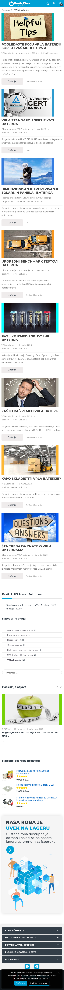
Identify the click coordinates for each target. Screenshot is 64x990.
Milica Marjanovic (49, 53)
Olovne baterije (8, 129)
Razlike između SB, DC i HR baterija (25, 338)
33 (29, 222)
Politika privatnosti (39, 983)
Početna (6, 10)
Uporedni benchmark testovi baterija (29, 263)
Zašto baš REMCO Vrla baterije (30, 411)
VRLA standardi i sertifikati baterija (27, 122)
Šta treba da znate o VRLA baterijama (26, 548)
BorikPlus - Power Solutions (14, 132)
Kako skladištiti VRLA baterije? (31, 478)
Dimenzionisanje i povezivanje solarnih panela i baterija (30, 191)
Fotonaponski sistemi (11, 198)
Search (47, 3)
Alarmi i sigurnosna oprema (20, 630)
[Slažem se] (58, 972)
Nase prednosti (14, 640)
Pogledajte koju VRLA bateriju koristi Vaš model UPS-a (31, 46)
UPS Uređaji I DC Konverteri (20, 655)
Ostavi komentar (35, 81)
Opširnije (12, 81)
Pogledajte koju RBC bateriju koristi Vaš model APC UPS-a (30, 734)
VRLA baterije (7, 53)
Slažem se (21, 983)
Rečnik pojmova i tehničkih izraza (22, 650)
